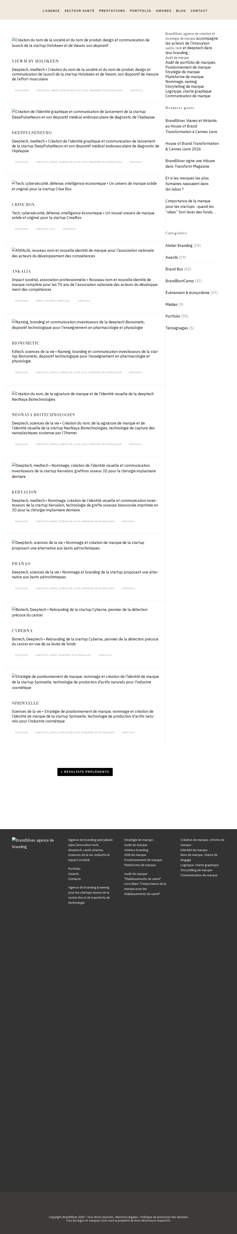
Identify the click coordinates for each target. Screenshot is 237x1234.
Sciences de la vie (70, 90)
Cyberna (22, 631)
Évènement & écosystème (187, 292)
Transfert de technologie (105, 90)
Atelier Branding (179, 245)
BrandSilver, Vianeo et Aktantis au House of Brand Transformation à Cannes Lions (191, 126)
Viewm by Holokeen (35, 61)
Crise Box (23, 204)
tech (178, 48)
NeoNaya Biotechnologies (43, 415)
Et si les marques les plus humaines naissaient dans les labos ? (187, 183)
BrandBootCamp (179, 281)
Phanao (21, 564)
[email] (129, 1209)
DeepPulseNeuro (32, 133)
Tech (85, 90)
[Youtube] (122, 1209)
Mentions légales (127, 1217)
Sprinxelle (25, 703)
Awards (171, 257)
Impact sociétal (46, 301)
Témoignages (176, 328)
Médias (171, 304)
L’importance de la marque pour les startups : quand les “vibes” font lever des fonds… (190, 206)
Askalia (21, 271)
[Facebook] (107, 1209)
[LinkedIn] (114, 1209)
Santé (54, 90)
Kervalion (24, 492)
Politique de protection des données (164, 1217)
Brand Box (174, 269)
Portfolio (43, 90)
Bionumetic (26, 343)
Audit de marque (177, 58)
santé (169, 48)
